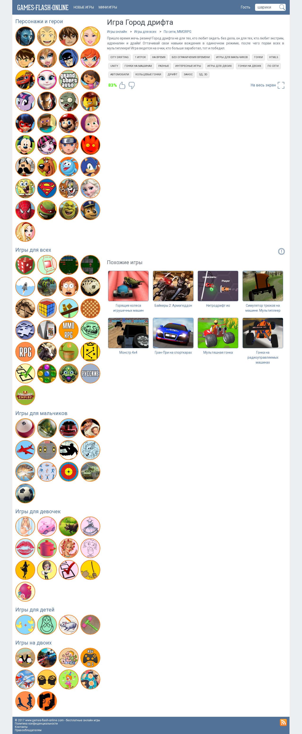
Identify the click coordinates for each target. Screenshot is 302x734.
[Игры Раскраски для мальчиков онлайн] (90, 451)
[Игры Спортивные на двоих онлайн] (25, 702)
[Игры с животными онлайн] (69, 527)
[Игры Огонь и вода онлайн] (90, 146)
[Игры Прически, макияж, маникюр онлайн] (69, 549)
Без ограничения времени (191, 57)
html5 (273, 57)
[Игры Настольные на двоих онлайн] (90, 680)
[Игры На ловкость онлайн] (69, 309)
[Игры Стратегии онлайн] (90, 353)
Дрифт (172, 74)
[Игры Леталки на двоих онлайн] (25, 680)
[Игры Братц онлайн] (47, 59)
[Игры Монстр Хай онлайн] (47, 146)
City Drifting (119, 57)
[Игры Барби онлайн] (90, 37)
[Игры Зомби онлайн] (69, 102)
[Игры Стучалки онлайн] (90, 625)
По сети (273, 66)
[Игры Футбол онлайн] (25, 494)
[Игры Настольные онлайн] (90, 309)
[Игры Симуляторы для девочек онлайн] (47, 571)
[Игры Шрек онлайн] (69, 211)
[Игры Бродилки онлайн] (90, 266)
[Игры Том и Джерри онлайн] (69, 189)
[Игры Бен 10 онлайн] (25, 59)
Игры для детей (35, 610)
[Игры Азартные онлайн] (25, 266)
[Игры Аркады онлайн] (47, 266)
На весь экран (264, 85)
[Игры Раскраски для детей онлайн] (47, 625)
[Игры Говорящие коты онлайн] (47, 81)
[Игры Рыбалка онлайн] (25, 473)
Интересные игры (188, 66)
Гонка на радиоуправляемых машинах (262, 357)
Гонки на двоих (249, 66)
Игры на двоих (33, 643)
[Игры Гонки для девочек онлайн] (47, 527)
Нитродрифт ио (218, 305)
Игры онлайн (117, 32)
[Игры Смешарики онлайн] (69, 167)
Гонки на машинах (138, 66)
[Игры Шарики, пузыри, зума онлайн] (69, 374)
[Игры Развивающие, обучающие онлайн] (25, 625)
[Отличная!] (122, 85)
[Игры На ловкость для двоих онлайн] (69, 680)
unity (114, 66)
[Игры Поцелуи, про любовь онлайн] (25, 549)
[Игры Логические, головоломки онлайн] (47, 309)
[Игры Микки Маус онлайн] (25, 146)
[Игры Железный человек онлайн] (47, 102)
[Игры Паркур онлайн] (69, 451)
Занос (188, 74)
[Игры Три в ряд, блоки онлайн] (47, 374)
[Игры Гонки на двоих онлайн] (47, 659)
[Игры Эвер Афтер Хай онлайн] (25, 233)
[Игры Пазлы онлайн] (25, 331)
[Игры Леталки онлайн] (25, 451)
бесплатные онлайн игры (83, 720)
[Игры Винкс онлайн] (90, 59)
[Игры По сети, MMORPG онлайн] (69, 331)
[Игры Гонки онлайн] (69, 429)
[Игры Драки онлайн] (90, 429)
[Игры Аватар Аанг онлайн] (47, 37)
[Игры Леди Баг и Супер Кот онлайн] (25, 124)
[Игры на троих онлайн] (90, 659)
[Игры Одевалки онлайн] (90, 527)
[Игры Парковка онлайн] (47, 451)
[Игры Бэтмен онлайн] (69, 59)
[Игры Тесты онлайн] (25, 374)
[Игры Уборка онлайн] (90, 571)
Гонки (258, 57)
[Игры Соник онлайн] (90, 167)
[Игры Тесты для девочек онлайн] (69, 571)
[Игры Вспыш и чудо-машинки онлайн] (25, 81)
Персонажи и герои (39, 21)
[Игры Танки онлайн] (90, 473)
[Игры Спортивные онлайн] (47, 473)
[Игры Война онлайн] (47, 429)
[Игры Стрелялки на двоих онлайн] (47, 702)
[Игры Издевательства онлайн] (69, 287)
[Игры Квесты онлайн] (25, 309)
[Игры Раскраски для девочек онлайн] (90, 549)
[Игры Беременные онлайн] (25, 527)
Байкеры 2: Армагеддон (173, 305)
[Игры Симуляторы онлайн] (47, 353)
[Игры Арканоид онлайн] (69, 266)
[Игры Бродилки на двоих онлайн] (25, 659)
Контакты (21, 727)
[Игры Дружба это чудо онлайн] (25, 102)
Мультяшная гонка (218, 352)
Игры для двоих (219, 66)
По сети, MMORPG (177, 32)
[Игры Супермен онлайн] (47, 189)
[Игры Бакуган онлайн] (69, 37)
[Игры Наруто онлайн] (69, 146)
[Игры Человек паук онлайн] (25, 211)
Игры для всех (33, 250)
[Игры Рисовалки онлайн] (69, 625)
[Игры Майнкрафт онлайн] (47, 124)
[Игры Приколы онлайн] (90, 331)
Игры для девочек (38, 511)
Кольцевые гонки (148, 74)
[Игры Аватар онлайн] (25, 37)
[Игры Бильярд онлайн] (25, 429)
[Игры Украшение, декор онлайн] (25, 592)
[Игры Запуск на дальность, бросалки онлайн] (25, 287)
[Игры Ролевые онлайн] (25, 353)
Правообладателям (28, 730)
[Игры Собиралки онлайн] (69, 353)
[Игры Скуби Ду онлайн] (47, 167)
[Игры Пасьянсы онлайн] (47, 331)
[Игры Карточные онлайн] (90, 287)
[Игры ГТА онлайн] (69, 81)
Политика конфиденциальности (36, 723)
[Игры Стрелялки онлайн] (69, 473)
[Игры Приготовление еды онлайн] (47, 549)
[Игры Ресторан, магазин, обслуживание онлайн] (25, 571)
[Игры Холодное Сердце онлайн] (90, 189)
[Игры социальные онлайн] (25, 396)
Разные (163, 66)
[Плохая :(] (131, 85)
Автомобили (119, 74)
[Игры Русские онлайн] (90, 374)
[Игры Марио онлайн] (69, 124)
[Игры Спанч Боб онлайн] (25, 189)
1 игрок (140, 57)
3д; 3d (203, 74)
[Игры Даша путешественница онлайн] (90, 81)
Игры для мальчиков (41, 413)
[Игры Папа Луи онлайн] (25, 167)
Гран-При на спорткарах (173, 352)
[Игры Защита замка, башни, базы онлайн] (47, 287)
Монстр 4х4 (128, 352)
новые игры (84, 7)
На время (158, 57)
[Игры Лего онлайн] (90, 102)
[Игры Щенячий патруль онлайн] (90, 211)
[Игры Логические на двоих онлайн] (47, 680)
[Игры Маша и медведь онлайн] (90, 124)
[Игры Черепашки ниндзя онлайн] (47, 211)
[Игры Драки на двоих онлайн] (69, 659)
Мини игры (108, 7)
